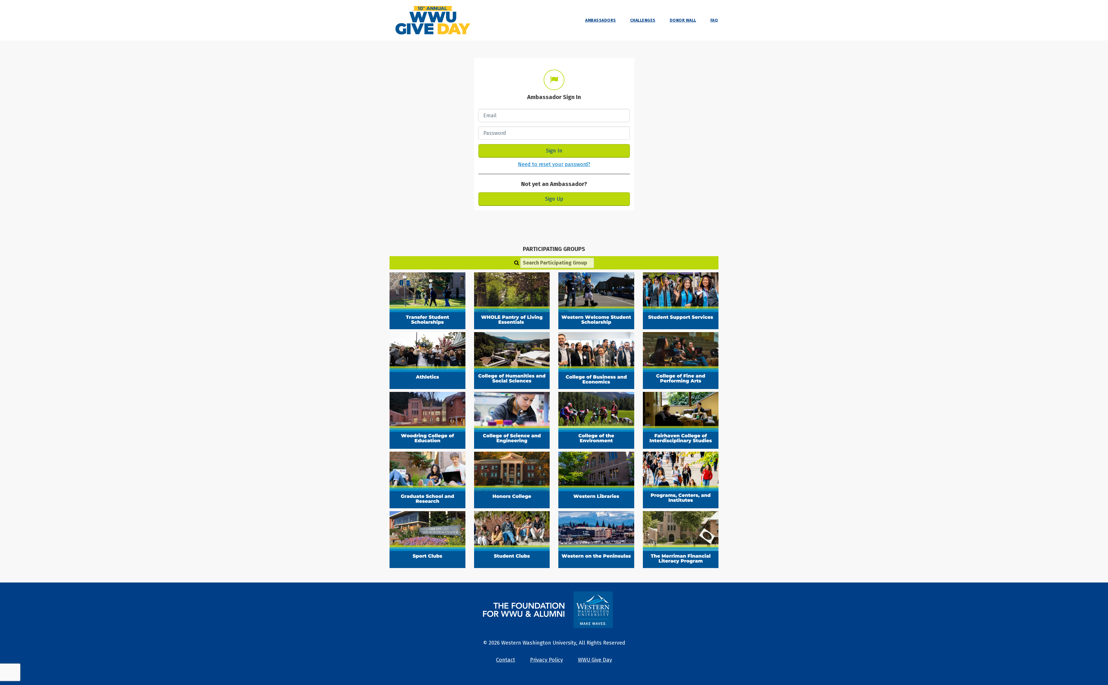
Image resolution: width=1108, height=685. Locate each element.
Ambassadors (600, 20)
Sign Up (554, 199)
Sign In (554, 151)
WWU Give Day (595, 660)
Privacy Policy (546, 660)
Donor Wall (683, 20)
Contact (505, 660)
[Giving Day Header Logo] (433, 20)
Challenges (643, 20)
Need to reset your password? (554, 164)
